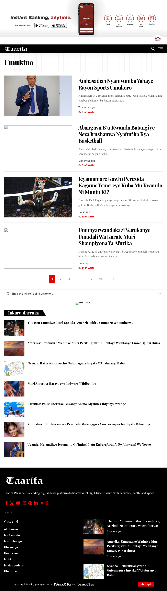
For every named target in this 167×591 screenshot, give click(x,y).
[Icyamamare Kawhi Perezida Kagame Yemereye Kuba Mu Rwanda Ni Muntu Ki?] (38, 197)
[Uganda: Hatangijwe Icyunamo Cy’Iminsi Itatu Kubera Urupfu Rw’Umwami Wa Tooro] (14, 449)
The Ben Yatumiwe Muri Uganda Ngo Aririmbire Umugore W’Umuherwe (80, 323)
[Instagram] (24, 503)
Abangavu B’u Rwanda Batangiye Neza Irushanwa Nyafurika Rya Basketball (116, 134)
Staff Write (88, 111)
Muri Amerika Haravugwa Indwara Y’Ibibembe (61, 383)
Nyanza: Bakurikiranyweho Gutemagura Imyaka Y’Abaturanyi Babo (76, 363)
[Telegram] (42, 503)
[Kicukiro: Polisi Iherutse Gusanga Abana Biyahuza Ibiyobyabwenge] (14, 409)
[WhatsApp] (47, 503)
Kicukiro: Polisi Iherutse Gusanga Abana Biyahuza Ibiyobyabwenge (76, 404)
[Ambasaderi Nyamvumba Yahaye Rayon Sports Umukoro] (38, 96)
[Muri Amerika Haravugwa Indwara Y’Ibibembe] (14, 389)
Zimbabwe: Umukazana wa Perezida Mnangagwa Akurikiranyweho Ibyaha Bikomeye (89, 424)
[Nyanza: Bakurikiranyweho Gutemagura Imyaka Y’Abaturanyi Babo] (14, 368)
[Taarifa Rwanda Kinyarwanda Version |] (16, 48)
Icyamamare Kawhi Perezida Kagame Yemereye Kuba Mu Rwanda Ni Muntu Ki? (120, 185)
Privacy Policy (62, 584)
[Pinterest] (30, 503)
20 (101, 279)
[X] (12, 503)
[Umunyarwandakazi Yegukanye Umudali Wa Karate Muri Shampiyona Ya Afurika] (38, 248)
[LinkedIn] (36, 503)
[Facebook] (6, 503)
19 (90, 279)
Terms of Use (85, 584)
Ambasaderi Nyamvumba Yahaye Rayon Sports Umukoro (115, 84)
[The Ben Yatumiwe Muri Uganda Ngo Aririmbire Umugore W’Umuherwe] (14, 328)
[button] (146, 584)
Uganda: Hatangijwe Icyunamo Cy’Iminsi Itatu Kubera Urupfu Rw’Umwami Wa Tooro (89, 444)
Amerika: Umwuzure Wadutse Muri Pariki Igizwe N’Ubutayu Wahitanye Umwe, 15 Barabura (93, 343)
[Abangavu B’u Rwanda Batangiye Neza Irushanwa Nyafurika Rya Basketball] (38, 145)
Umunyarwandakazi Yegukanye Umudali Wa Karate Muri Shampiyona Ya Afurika (114, 236)
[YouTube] (18, 503)
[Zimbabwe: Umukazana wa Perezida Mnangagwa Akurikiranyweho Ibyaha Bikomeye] (14, 429)
